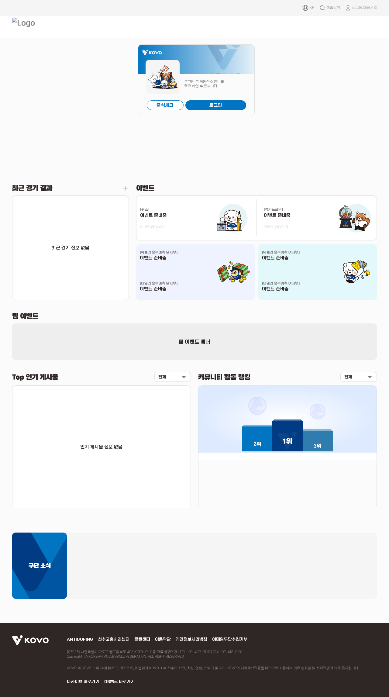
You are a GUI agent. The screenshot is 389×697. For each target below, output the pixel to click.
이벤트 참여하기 (152, 227)
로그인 (215, 105)
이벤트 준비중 (153, 257)
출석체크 (165, 105)
